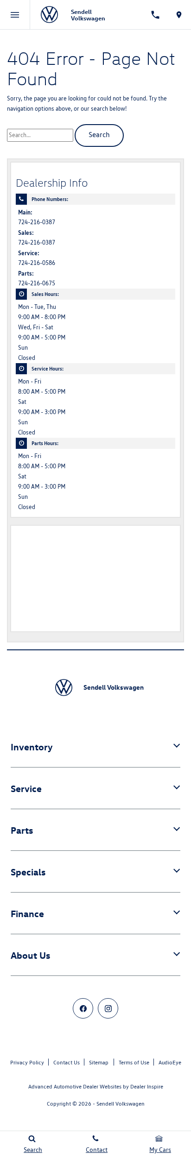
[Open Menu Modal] (15, 15)
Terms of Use (134, 1062)
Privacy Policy (27, 1062)
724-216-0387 (36, 222)
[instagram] (108, 1008)
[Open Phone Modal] (155, 14)
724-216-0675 (36, 283)
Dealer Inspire (146, 1086)
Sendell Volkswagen (120, 1103)
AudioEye (170, 1062)
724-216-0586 (36, 262)
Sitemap (98, 1062)
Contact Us (66, 1062)
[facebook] (83, 1008)
